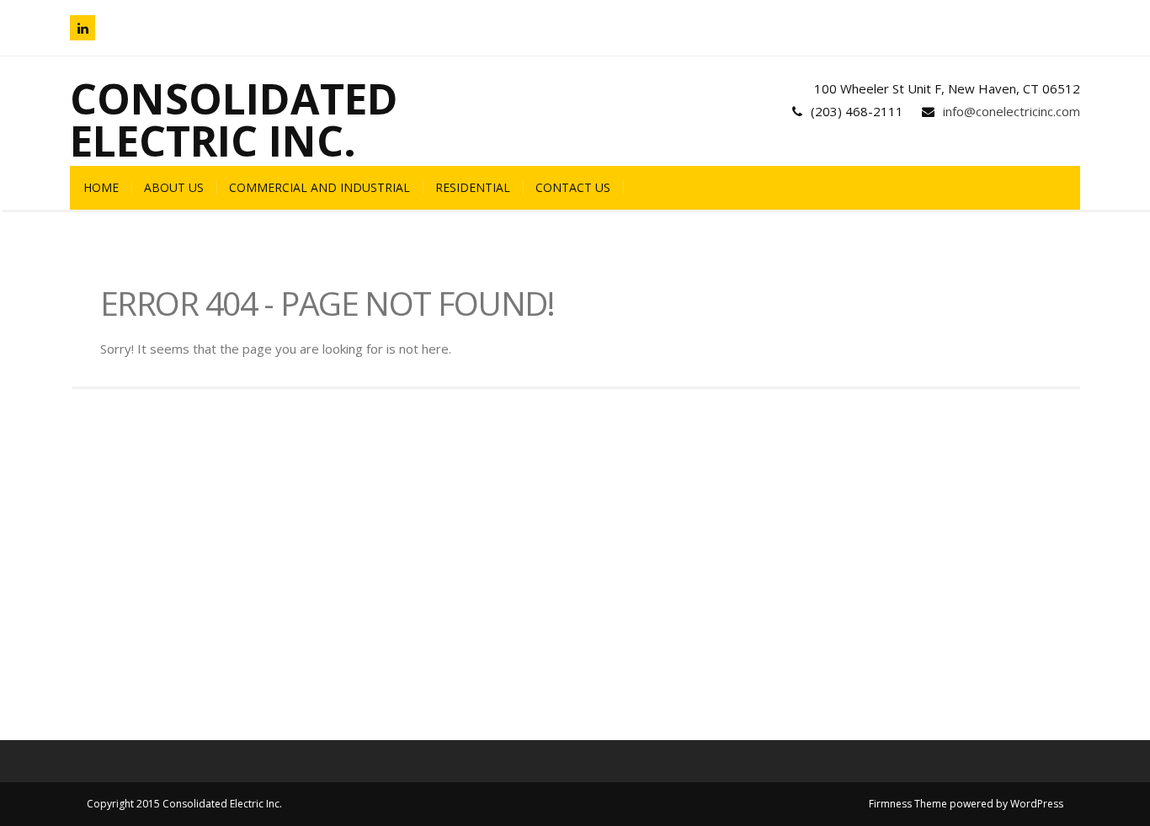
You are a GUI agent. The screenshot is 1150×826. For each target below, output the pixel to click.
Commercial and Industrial (319, 187)
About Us (174, 187)
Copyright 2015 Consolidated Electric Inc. (184, 804)
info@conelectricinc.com (1011, 111)
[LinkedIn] (82, 27)
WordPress (1036, 804)
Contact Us (572, 187)
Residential (472, 187)
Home (101, 187)
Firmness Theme (908, 804)
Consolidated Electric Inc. (234, 119)
